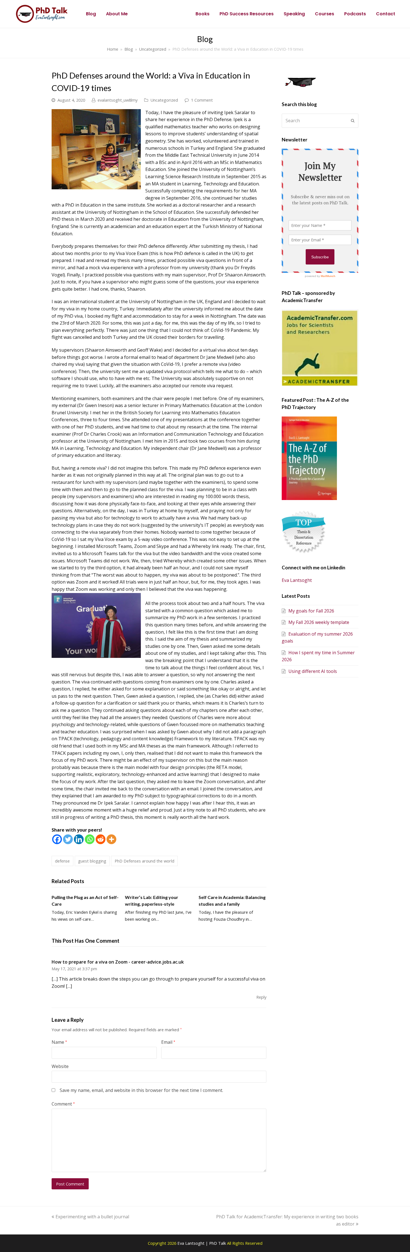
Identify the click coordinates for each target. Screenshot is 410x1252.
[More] (111, 839)
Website (60, 1066)
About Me (117, 14)
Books (202, 14)
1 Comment (202, 100)
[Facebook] (57, 839)
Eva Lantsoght (297, 580)
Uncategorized (164, 100)
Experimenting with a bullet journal (92, 1217)
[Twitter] (68, 839)
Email (168, 1042)
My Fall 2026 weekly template (318, 622)
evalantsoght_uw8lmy (118, 100)
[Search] (320, 120)
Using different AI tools (312, 671)
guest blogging (92, 861)
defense (62, 861)
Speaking (294, 14)
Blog (91, 14)
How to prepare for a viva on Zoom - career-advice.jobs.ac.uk (118, 962)
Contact (385, 14)
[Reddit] (100, 839)
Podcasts (355, 14)
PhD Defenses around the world (144, 861)
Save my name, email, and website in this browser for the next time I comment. (141, 1090)
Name (59, 1042)
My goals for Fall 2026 (311, 611)
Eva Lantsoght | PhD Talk (202, 1243)
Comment (63, 1104)
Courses (324, 14)
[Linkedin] (79, 839)
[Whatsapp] (90, 839)
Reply (261, 997)
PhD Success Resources (247, 14)
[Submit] (352, 120)
